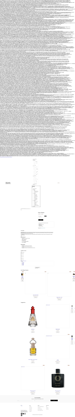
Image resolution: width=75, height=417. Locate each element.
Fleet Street (35, 199)
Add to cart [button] (22, 280)
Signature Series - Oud (74, 277)
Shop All (34, 189)
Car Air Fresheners (36, 201)
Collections (34, 193)
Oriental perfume (36, 196)
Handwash (35, 204)
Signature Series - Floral (59, 297)
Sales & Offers (35, 188)
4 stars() (23, 263)
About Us (34, 206)
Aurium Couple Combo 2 (22, 277)
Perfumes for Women (36, 191)
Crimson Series (35, 197)
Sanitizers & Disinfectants (36, 205)
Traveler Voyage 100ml (72, 339)
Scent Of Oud (35, 194)
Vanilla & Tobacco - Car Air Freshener (32, 359)
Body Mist (35, 203)
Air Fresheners (35, 202)
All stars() (23, 262)
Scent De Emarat (35, 198)
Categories (34, 200)
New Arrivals (35, 195)
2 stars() (23, 264)
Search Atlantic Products (23, 208)
